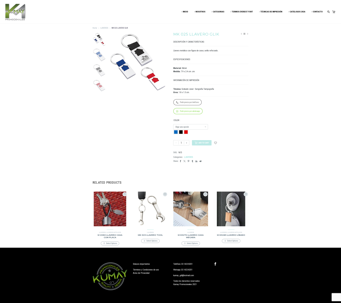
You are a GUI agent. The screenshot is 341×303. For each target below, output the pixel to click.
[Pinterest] (188, 161)
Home (95, 28)
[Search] (328, 11)
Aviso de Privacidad (141, 273)
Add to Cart (203, 143)
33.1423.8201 (187, 264)
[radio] (176, 132)
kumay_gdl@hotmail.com (183, 275)
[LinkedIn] (196, 161)
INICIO (185, 12)
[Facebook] (180, 161)
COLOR (176, 120)
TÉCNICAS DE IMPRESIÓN (271, 12)
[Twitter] (184, 161)
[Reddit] (200, 161)
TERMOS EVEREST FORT (242, 12)
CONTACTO (318, 12)
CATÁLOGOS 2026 (297, 12)
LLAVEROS (104, 28)
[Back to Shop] (244, 34)
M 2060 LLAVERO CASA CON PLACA (110, 236)
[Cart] (335, 11)
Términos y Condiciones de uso (146, 269)
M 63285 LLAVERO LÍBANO (231, 235)
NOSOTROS (200, 12)
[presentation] (111, 62)
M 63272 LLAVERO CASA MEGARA (191, 236)
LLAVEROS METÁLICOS (113, 232)
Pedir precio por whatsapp (190, 111)
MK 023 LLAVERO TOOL (150, 235)
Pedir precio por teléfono (189, 102)
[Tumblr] (192, 161)
